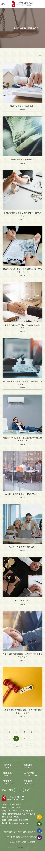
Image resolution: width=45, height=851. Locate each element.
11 (17, 746)
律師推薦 (31, 841)
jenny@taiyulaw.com (15, 823)
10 (9, 746)
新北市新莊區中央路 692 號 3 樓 (19, 814)
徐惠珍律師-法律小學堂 (15, 820)
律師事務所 (8, 831)
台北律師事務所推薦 (29, 836)
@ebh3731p (10, 817)
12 (24, 746)
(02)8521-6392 (12, 807)
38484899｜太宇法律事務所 (17, 810)
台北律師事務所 (20, 831)
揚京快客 (20, 847)
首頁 (39, 55)
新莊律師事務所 (34, 831)
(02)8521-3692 (12, 804)
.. (36, 847)
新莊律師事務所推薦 (18, 841)
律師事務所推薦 (13, 836)
